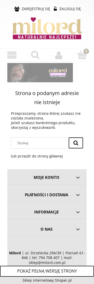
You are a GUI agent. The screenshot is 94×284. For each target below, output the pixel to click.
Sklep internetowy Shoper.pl (47, 280)
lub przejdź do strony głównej (37, 156)
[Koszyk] (82, 55)
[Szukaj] (76, 142)
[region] (47, 72)
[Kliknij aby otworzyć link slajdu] (41, 72)
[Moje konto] (58, 55)
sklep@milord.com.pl (47, 262)
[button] (12, 55)
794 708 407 (49, 257)
